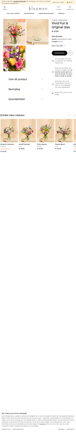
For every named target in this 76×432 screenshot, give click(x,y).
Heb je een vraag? (58, 2)
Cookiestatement (18, 429)
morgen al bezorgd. (19, 1)
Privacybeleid (66, 418)
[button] (59, 53)
